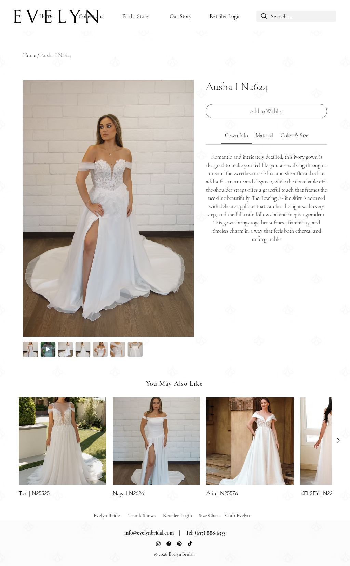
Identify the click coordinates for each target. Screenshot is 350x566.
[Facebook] (169, 544)
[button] (90, 16)
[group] (175, 447)
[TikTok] (190, 544)
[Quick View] (62, 441)
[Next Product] (338, 440)
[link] (236, 135)
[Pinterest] (179, 544)
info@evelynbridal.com (149, 532)
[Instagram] (158, 544)
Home (29, 55)
